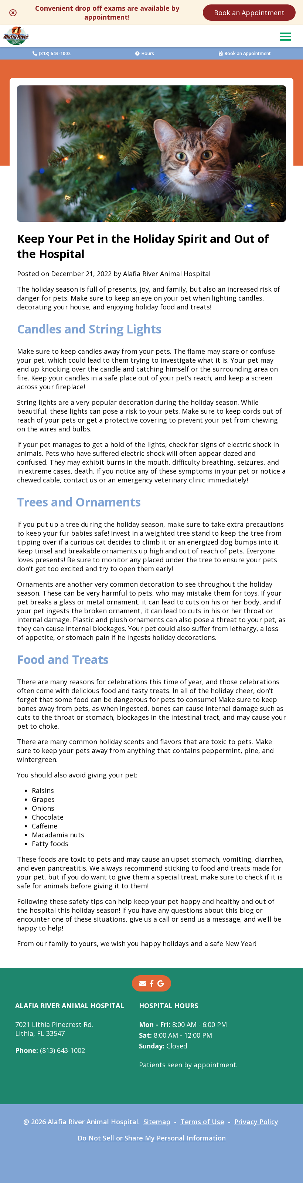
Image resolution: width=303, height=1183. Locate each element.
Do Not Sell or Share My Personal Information (152, 1137)
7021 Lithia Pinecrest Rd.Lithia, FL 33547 (54, 1029)
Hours (148, 53)
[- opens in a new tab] (152, 983)
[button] (285, 36)
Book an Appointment (249, 12)
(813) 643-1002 (55, 53)
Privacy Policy (256, 1121)
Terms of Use (202, 1121)
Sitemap (156, 1121)
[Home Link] (16, 36)
